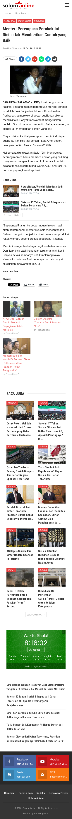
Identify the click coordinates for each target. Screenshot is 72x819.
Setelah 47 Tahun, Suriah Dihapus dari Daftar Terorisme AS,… (43, 204)
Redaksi (40, 792)
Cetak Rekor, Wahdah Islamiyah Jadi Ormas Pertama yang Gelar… (42, 188)
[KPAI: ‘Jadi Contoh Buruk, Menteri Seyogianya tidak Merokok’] (16, 309)
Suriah (43, 403)
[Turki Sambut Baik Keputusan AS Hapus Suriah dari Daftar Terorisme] (52, 454)
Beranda (9, 792)
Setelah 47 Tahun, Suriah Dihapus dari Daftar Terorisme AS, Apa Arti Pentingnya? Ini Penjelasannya (31, 701)
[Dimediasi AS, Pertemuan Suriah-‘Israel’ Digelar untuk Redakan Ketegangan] (52, 577)
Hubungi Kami (36, 798)
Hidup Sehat (24, 21)
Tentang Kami (25, 792)
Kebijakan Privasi (58, 792)
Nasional (39, 21)
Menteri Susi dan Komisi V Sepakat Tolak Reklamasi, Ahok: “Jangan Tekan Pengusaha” (16, 363)
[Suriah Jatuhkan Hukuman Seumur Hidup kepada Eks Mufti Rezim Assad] (52, 537)
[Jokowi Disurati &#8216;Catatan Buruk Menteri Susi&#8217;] (48, 309)
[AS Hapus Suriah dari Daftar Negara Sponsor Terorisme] (20, 537)
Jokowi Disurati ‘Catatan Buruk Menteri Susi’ (47, 322)
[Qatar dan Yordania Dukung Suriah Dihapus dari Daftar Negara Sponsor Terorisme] (20, 454)
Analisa (12, 403)
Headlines (9, 21)
